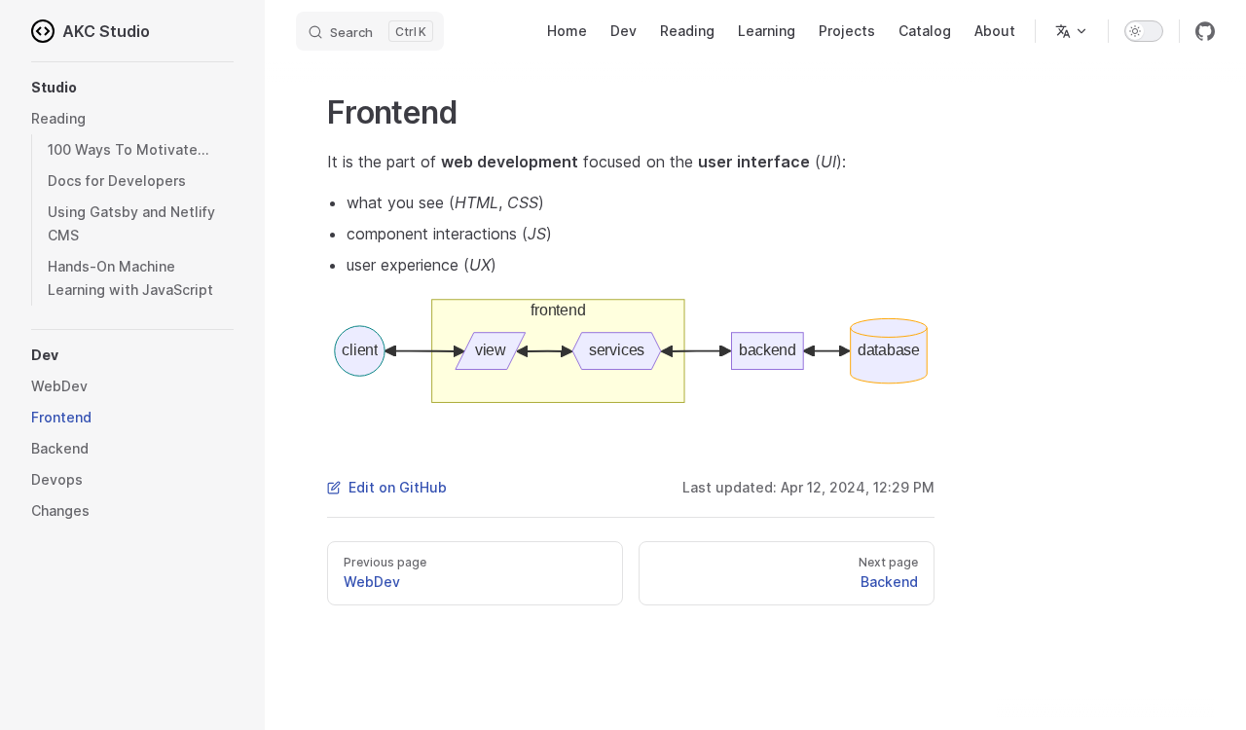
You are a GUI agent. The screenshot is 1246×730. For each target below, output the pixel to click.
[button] (132, 87)
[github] (1205, 31)
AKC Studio (106, 31)
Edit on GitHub (397, 487)
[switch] (1143, 31)
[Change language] (1072, 31)
